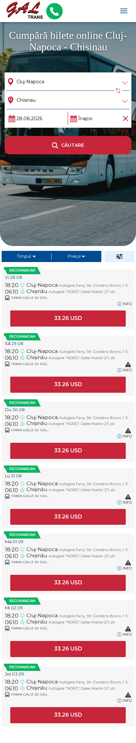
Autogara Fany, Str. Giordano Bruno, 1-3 (93, 285)
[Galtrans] (22, 11)
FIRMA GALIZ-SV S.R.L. (29, 298)
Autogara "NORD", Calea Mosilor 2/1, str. (82, 291)
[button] (68, 318)
